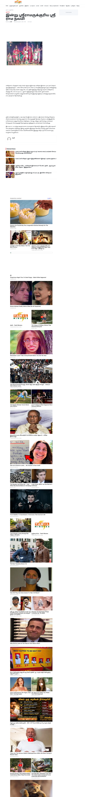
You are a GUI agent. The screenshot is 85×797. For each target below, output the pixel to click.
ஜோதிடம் (68, 5)
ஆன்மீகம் (21, 5)
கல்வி (41, 5)
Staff (11, 21)
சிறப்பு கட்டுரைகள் (54, 5)
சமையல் (46, 5)
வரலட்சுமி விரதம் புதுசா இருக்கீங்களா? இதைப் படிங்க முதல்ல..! (36, 158)
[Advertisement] (31, 32)
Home (7, 5)
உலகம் (37, 5)
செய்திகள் (62, 5)
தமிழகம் (73, 5)
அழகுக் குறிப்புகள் (13, 5)
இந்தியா (27, 5)
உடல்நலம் (32, 5)
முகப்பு (7, 10)
